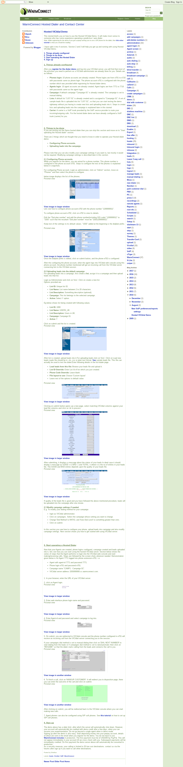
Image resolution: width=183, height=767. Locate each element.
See (94, 360)
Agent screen (133, 49)
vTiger (130, 254)
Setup (129, 221)
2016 (131, 274)
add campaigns (134, 37)
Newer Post (49, 761)
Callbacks (131, 82)
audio (129, 58)
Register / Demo (123, 18)
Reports (130, 207)
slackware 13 (132, 224)
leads (129, 156)
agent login (132, 46)
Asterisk (130, 55)
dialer (129, 105)
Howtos (137, 18)
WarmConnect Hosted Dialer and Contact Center (53, 24)
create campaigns (135, 93)
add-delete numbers (136, 40)
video (129, 248)
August (135, 305)
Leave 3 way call (134, 159)
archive (130, 52)
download (131, 126)
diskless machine (134, 111)
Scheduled (131, 213)
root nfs (130, 210)
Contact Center (54, 18)
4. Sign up (48, 60)
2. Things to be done (53, 55)
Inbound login (133, 147)
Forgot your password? (153, 16)
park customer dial (135, 189)
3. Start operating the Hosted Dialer (59, 57)
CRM (129, 96)
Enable (130, 129)
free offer (131, 135)
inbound (130, 144)
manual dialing (133, 177)
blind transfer (133, 70)
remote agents (133, 204)
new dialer (131, 183)
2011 (131, 291)
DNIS (129, 120)
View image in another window (57, 675)
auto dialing (132, 61)
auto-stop (131, 64)
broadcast (131, 73)
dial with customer (135, 102)
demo (129, 100)
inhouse (130, 150)
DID (128, 108)
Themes (130, 236)
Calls (129, 87)
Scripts (130, 216)
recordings (132, 201)
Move (129, 180)
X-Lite (129, 260)
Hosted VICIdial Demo (56, 31)
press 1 (130, 198)
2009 (131, 318)
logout (130, 171)
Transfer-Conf (133, 239)
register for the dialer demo (64, 69)
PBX (129, 192)
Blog (154, 18)
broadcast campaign (136, 76)
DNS (129, 123)
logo (129, 168)
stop (129, 231)
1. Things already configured (56, 53)
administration (133, 43)
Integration (132, 153)
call (128, 79)
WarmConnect (69, 756)
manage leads (133, 174)
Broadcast (67, 18)
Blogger (37, 47)
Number (130, 186)
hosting (130, 138)
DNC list (130, 117)
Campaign (131, 90)
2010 (131, 295)
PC (128, 195)
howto (51, 756)
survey (130, 233)
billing (130, 67)
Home (27, 18)
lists (129, 162)
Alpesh (28, 34)
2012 (131, 288)
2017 (131, 271)
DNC (129, 114)
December (136, 298)
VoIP (61, 756)
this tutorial (106, 715)
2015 (131, 278)
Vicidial (56, 756)
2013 (131, 284)
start (129, 228)
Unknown (29, 43)
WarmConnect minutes (54, 738)
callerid (130, 85)
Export (130, 132)
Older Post (59, 761)
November (136, 302)
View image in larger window (57, 207)
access (130, 34)
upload (130, 242)
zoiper (130, 263)
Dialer (40, 18)
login (129, 165)
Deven (28, 40)
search (130, 218)
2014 (131, 281)
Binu (27, 37)
